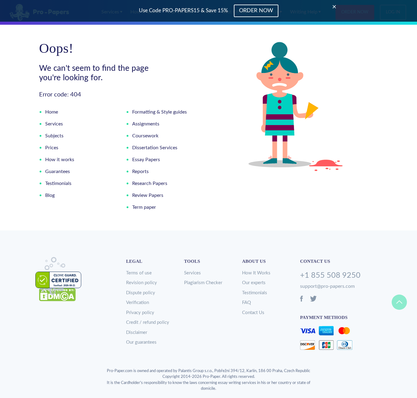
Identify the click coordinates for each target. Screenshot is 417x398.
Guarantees (57, 171)
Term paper (144, 207)
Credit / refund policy (147, 322)
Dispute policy (140, 293)
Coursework (145, 135)
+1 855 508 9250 (330, 275)
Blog (50, 195)
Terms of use (139, 273)
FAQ (246, 302)
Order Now (256, 10)
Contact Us (253, 312)
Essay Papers (146, 159)
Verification (137, 302)
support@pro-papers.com (327, 286)
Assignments (145, 123)
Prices (51, 147)
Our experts (254, 282)
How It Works (256, 273)
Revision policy (141, 282)
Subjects (54, 135)
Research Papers (149, 183)
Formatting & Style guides (159, 112)
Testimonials (58, 183)
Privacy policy (140, 312)
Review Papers (147, 195)
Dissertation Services (154, 147)
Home (51, 112)
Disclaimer (136, 332)
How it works (59, 159)
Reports (140, 171)
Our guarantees (141, 342)
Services (54, 123)
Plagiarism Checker (203, 282)
